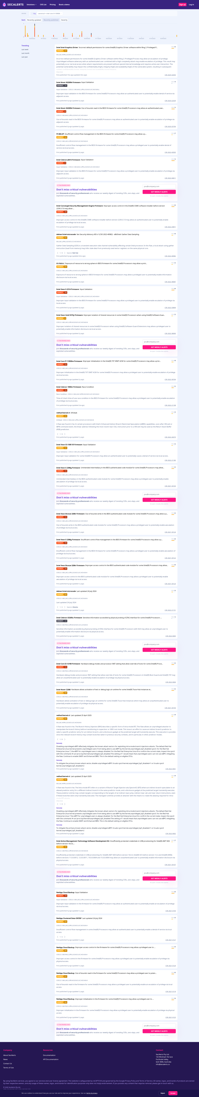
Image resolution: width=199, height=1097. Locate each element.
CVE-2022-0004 (171, 682)
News (5, 1059)
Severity (64, 20)
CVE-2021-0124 (171, 966)
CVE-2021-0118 (171, 991)
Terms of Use (8, 1068)
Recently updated (34, 20)
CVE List (43, 4)
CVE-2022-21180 (170, 460)
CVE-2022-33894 (170, 308)
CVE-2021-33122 (170, 558)
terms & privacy (91, 1093)
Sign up (182, 4)
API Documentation (50, 1059)
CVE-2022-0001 (171, 769)
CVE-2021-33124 (170, 532)
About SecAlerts (9, 1055)
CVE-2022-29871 (170, 227)
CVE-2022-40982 (170, 256)
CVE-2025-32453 (170, 75)
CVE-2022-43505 (170, 152)
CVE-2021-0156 (171, 911)
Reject (163, 1093)
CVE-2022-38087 (170, 282)
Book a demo (64, 4)
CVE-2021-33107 (170, 865)
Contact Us (7, 1063)
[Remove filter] (32, 14)
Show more (59, 72)
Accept (172, 1093)
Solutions (31, 4)
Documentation (49, 1055)
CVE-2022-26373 (170, 437)
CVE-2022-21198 (170, 405)
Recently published (51, 20)
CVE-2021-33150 (170, 708)
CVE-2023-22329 (170, 101)
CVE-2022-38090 (170, 333)
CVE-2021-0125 (171, 1017)
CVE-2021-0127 (171, 940)
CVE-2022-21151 (170, 610)
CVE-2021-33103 (170, 486)
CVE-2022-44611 (170, 178)
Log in (191, 4)
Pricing (53, 4)
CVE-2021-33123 (170, 584)
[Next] (65, 253)
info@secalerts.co (163, 1064)
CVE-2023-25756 (170, 126)
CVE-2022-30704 (170, 379)
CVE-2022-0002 (171, 834)
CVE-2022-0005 (171, 636)
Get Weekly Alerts (159, 192)
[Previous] (57, 253)
